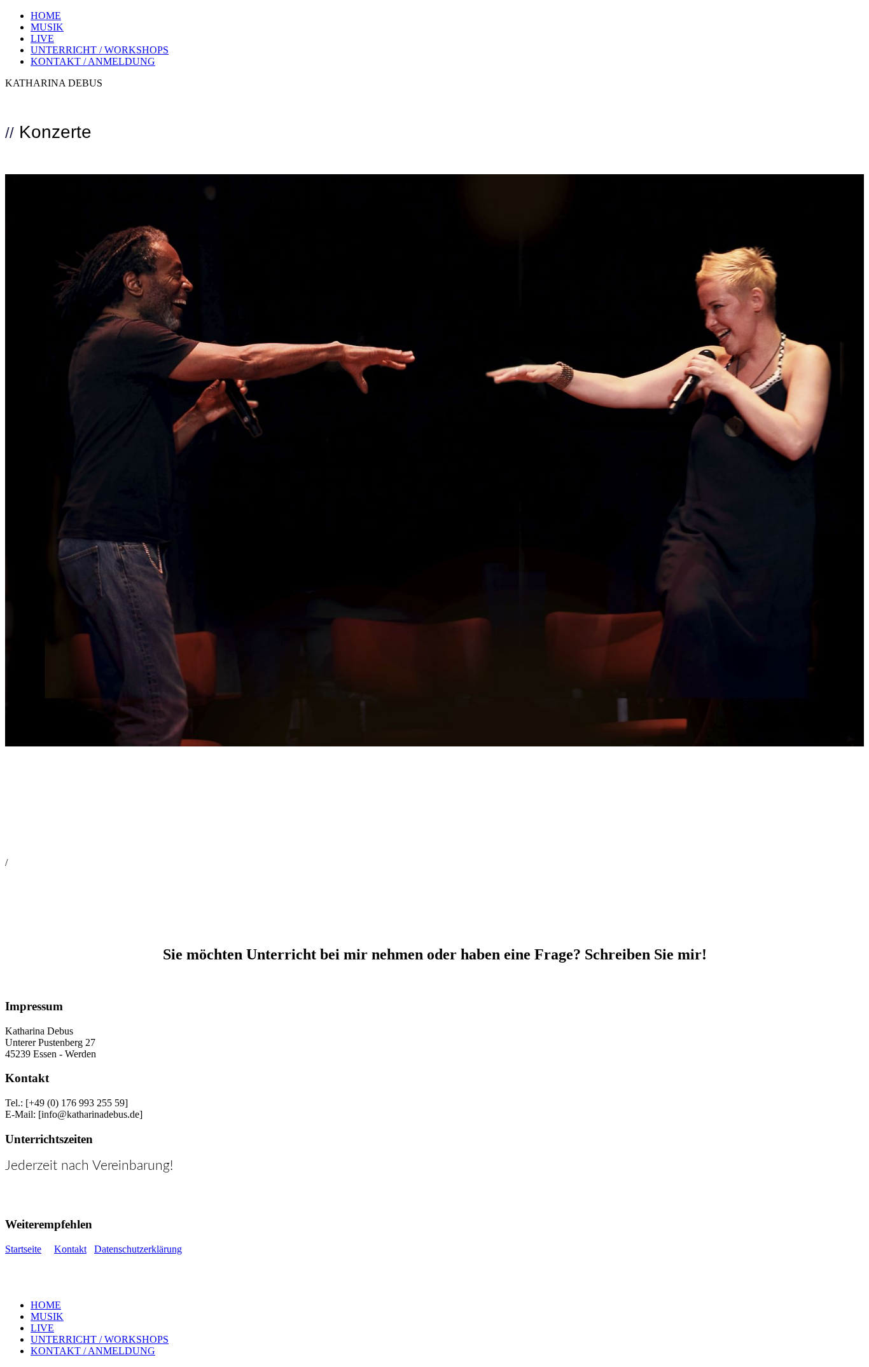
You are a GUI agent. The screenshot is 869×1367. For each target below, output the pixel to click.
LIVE (42, 38)
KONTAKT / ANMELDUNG (93, 61)
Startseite (23, 1249)
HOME (46, 15)
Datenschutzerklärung (138, 1249)
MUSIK (47, 27)
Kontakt (70, 1249)
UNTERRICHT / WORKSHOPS (100, 50)
